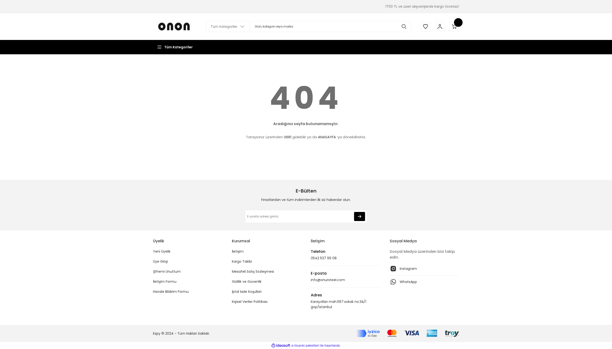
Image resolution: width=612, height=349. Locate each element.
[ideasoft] (280, 345)
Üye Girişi (160, 261)
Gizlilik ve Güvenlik (247, 281)
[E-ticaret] (305, 345)
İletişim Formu (164, 281)
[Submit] (359, 216)
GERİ (287, 136)
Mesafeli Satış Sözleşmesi (253, 271)
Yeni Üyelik (161, 251)
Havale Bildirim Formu (171, 291)
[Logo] (174, 26)
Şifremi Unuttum (167, 271)
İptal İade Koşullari (247, 291)
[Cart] (454, 26)
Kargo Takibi (242, 261)
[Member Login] (440, 26)
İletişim (238, 251)
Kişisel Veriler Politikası (250, 301)
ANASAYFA (327, 136)
